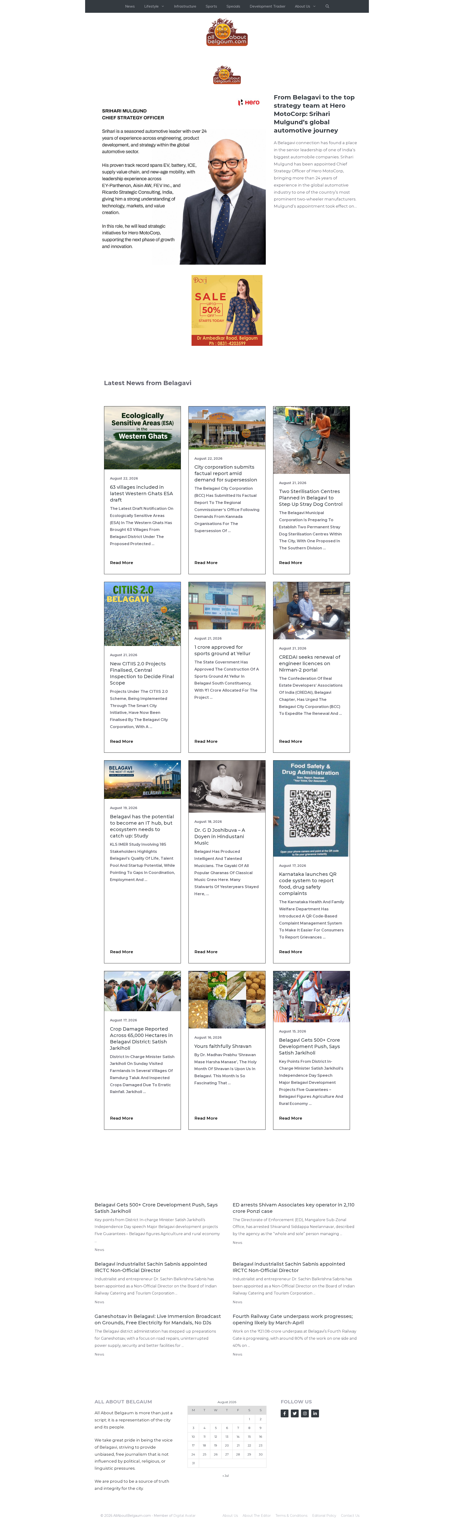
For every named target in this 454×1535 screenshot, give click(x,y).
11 (204, 1507)
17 (193, 1516)
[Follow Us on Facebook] (284, 1484)
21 (238, 1516)
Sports (211, 6)
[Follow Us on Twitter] (295, 1484)
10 (193, 1507)
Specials (233, 6)
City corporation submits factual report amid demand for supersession (225, 544)
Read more (121, 633)
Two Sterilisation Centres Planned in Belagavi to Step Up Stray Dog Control (311, 569)
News (130, 6)
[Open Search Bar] (327, 6)
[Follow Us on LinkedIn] (315, 1484)
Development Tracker (267, 6)
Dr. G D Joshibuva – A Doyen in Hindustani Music (219, 907)
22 (249, 1516)
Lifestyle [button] (151, 6)
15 (249, 1507)
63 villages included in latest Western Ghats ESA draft (141, 564)
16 (260, 1507)
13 (227, 1507)
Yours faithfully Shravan (223, 1117)
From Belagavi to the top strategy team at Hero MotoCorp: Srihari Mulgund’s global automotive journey (314, 185)
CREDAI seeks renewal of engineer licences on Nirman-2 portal (309, 734)
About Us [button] (302, 6)
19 (215, 1516)
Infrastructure (185, 6)
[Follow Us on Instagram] (305, 1484)
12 (215, 1507)
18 (204, 1516)
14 (238, 1507)
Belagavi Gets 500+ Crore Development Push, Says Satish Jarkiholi (309, 1117)
